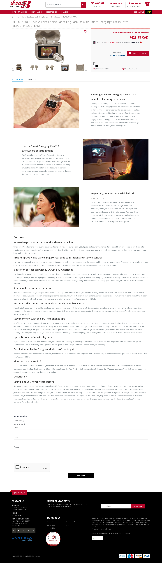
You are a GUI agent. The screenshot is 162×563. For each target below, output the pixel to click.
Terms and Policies (72, 522)
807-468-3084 (16, 515)
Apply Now (134, 42)
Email (16, 437)
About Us (50, 522)
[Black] (96, 66)
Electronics (51, 12)
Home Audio (36, 12)
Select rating (18, 420)
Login (67, 525)
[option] (49, 46)
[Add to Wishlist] (85, 31)
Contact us (139, 12)
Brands (64, 12)
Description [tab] (17, 79)
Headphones (55, 17)
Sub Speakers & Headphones (37, 17)
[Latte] (94, 66)
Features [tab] (31, 79)
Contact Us (51, 525)
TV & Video (22, 12)
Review (16, 447)
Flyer (149, 12)
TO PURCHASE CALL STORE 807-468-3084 (132, 32)
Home (13, 12)
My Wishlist (51, 528)
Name (16, 427)
